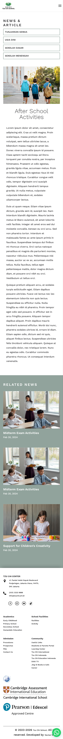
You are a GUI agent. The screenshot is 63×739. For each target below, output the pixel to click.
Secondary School (11, 627)
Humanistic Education (12, 630)
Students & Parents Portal (43, 646)
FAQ (5, 649)
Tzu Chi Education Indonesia (44, 658)
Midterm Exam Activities (21, 433)
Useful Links (37, 642)
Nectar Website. (52, 735)
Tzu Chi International (40, 652)
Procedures (8, 642)
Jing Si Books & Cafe (40, 665)
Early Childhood (10, 620)
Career (34, 668)
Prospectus (8, 646)
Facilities (35, 620)
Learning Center (38, 649)
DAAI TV (35, 662)
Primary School (9, 624)
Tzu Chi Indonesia (39, 655)
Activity (35, 624)
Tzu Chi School (40, 730)
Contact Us (8, 652)
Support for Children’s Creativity (26, 546)
